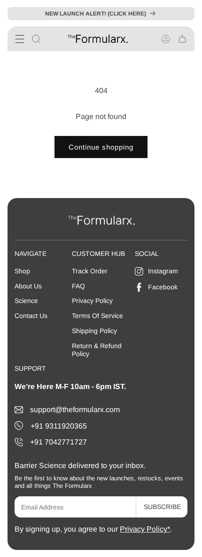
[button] (36, 39)
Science (26, 300)
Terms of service (97, 315)
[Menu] (19, 39)
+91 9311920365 (59, 426)
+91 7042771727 (58, 442)
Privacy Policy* (145, 529)
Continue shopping (101, 147)
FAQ (78, 286)
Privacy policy (92, 300)
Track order (90, 271)
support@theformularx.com (75, 410)
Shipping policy (94, 330)
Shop (22, 271)
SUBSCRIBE (162, 506)
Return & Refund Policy (97, 350)
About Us (28, 286)
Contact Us (31, 315)
